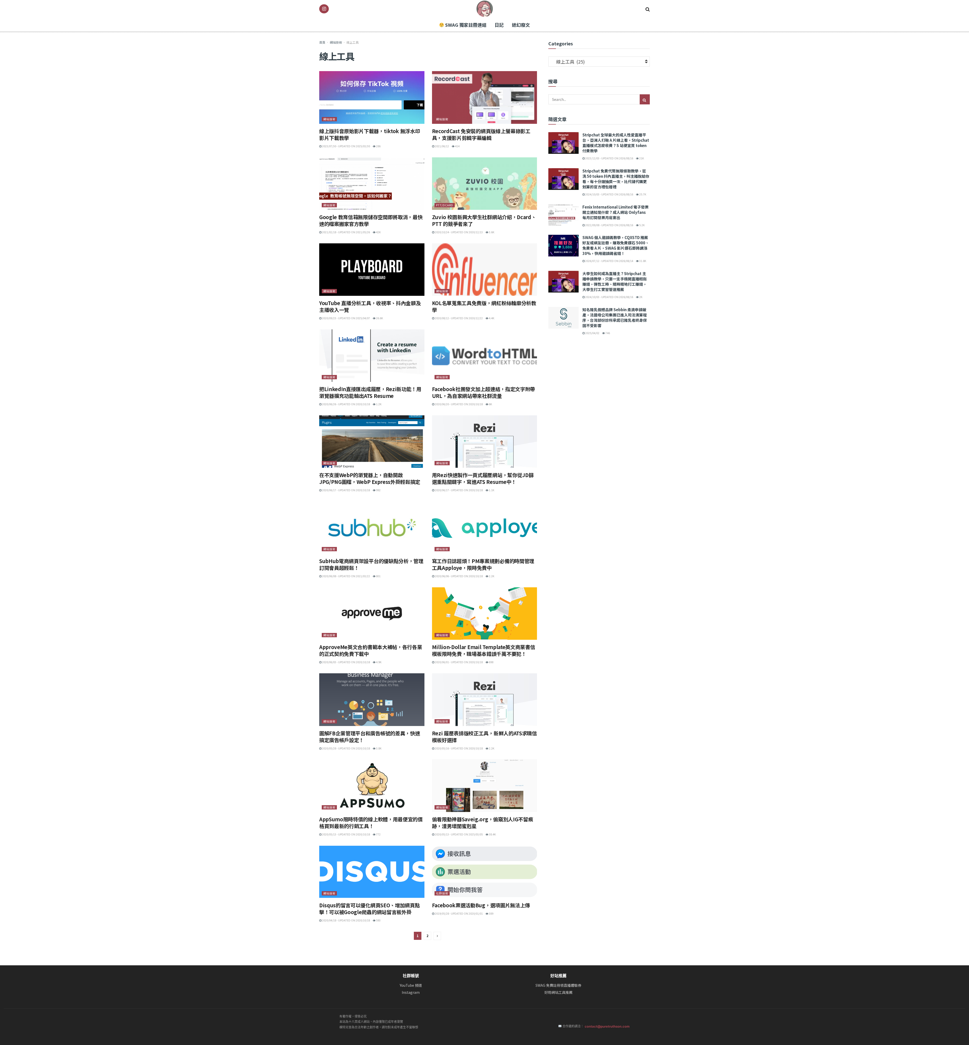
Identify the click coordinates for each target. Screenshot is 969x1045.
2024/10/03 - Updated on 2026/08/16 (609, 194)
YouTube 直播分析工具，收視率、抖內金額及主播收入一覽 (370, 306)
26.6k (379, 318)
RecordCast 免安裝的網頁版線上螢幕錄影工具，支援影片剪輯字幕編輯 (481, 134)
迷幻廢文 (521, 24)
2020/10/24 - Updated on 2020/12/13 (458, 232)
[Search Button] (647, 9)
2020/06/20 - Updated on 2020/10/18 (458, 404)
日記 (499, 24)
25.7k (642, 194)
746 (607, 333)
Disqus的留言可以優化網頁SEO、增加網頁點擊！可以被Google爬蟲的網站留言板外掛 (369, 908)
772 (378, 834)
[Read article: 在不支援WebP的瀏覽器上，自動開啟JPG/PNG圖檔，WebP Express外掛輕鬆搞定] (371, 441)
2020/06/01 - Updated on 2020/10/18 (458, 662)
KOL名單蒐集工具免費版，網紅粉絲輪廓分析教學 (484, 306)
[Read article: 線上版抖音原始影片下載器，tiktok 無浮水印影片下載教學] (371, 97)
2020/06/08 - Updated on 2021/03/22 (345, 576)
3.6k (491, 232)
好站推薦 (558, 975)
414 (457, 146)
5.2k (642, 225)
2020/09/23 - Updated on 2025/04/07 (345, 318)
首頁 (322, 42)
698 (490, 662)
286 (378, 146)
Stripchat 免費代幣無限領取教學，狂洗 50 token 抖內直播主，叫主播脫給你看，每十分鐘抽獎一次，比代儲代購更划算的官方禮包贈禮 (615, 178)
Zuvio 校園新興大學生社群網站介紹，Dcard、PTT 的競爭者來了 (484, 220)
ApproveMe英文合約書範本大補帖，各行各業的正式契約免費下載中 (370, 650)
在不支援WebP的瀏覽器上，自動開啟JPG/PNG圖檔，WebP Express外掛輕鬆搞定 (369, 478)
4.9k (378, 662)
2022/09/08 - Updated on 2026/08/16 (609, 225)
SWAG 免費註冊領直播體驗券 (558, 985)
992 (378, 490)
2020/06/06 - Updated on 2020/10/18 (458, 576)
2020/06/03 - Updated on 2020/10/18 (345, 662)
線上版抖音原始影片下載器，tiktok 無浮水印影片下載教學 (369, 134)
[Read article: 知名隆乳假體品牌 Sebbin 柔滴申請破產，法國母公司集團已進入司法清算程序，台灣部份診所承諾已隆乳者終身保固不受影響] (563, 318)
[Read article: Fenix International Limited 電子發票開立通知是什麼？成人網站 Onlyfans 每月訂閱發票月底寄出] (563, 215)
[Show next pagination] (437, 936)
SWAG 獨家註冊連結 (465, 24)
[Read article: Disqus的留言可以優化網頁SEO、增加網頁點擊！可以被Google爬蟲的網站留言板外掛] (371, 872)
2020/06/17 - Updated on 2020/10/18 (345, 490)
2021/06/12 (441, 146)
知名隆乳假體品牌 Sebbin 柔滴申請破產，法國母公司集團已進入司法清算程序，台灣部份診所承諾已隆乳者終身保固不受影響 (614, 317)
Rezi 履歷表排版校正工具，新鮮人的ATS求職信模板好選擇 (484, 736)
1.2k (378, 404)
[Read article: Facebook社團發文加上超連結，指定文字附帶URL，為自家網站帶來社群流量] (484, 355)
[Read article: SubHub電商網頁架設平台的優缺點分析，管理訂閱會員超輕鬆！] (371, 527)
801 (378, 576)
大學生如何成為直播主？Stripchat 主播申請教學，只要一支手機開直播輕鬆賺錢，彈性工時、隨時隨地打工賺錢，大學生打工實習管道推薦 (614, 281)
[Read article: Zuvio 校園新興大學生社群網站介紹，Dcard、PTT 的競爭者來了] (484, 183)
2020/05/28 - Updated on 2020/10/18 (345, 748)
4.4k (491, 318)
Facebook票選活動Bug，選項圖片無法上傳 (481, 905)
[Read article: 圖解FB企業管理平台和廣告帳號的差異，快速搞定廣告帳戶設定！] (371, 699)
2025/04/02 (592, 333)
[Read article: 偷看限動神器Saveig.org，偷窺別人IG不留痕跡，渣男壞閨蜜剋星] (484, 785)
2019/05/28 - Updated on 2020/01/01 (458, 913)
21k (641, 158)
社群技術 (442, 893)
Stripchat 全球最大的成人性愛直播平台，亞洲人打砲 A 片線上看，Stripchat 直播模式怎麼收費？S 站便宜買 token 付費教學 (615, 142)
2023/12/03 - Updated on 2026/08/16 (609, 158)
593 (378, 920)
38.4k (492, 834)
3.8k (378, 748)
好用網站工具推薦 (558, 992)
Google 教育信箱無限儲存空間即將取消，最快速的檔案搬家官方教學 (370, 220)
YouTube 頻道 (411, 985)
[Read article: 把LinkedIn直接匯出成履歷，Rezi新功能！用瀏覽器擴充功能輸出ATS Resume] (371, 355)
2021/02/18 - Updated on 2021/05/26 (345, 232)
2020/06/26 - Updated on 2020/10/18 (345, 404)
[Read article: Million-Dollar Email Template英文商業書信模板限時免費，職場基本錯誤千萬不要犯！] (484, 613)
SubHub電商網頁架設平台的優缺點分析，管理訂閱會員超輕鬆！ (371, 564)
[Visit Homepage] (484, 9)
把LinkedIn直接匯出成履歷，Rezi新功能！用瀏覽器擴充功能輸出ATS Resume (370, 392)
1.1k (491, 490)
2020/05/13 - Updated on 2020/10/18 (345, 834)
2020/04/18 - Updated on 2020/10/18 (345, 920)
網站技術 (336, 42)
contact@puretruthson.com (607, 1026)
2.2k (491, 576)
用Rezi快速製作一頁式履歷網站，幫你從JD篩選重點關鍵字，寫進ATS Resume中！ (483, 478)
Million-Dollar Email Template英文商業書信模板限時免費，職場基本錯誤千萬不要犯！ (483, 650)
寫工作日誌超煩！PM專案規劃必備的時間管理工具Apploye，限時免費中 (483, 564)
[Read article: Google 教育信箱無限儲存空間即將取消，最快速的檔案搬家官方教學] (371, 183)
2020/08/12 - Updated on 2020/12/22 (458, 318)
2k (640, 297)
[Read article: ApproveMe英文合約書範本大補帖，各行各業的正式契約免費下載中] (371, 613)
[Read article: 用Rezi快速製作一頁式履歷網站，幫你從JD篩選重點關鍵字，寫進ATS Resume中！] (484, 441)
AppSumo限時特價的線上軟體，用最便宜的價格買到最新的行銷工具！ (371, 822)
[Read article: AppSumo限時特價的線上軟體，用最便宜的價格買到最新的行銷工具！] (371, 785)
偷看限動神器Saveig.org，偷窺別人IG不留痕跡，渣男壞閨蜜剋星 (482, 822)
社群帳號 (411, 975)
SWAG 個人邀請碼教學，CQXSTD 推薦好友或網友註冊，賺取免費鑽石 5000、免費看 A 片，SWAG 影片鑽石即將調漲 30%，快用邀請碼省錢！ (615, 245)
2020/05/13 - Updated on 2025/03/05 (458, 834)
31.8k (642, 261)
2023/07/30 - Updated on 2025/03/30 (345, 146)
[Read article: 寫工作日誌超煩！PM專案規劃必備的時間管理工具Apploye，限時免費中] (484, 527)
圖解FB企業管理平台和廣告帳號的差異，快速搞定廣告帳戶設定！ (369, 736)
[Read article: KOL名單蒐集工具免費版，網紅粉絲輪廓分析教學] (484, 269)
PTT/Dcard (444, 205)
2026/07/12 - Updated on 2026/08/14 (609, 261)
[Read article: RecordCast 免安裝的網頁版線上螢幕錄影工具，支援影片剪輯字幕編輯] (484, 97)
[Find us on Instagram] (324, 8)
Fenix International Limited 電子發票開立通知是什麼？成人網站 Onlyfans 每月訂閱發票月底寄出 (615, 212)
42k (378, 232)
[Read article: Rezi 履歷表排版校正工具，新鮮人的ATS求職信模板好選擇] (484, 699)
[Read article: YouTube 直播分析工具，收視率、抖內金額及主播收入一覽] (371, 269)
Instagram (411, 992)
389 (490, 913)
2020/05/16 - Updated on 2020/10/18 (458, 748)
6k (490, 404)
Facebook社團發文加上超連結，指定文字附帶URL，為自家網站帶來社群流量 (483, 392)
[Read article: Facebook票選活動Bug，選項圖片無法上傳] (484, 872)
